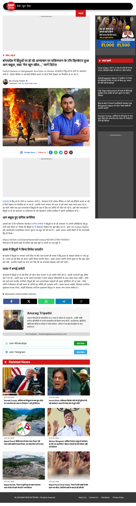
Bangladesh (10, 294)
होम (9, 13)
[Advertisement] (51, 24)
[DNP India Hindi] (19, 6)
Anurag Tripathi (18, 81)
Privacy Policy (118, 497)
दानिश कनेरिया (37, 223)
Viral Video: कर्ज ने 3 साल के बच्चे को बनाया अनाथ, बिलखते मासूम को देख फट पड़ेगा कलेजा (115, 69)
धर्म (89, 13)
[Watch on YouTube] (66, 152)
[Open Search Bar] (126, 13)
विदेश (7, 55)
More (106, 13)
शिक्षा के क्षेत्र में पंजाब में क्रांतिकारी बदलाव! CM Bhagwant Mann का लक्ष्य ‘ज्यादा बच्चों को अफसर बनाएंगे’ (115, 105)
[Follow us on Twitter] (71, 152)
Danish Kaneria (22, 294)
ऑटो (71, 13)
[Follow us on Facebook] (51, 152)
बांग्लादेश (6, 201)
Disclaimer (105, 497)
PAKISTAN (32, 294)
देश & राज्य (20, 13)
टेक (97, 13)
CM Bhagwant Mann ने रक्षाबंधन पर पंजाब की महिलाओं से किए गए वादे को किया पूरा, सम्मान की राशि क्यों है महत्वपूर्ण (115, 80)
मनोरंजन (48, 13)
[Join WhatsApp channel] (56, 152)
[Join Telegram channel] (61, 152)
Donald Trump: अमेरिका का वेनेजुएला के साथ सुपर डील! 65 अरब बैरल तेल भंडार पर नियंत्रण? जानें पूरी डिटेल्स (115, 118)
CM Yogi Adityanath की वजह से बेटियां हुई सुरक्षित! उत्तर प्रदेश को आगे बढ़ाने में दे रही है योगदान (115, 93)
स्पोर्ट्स (80, 13)
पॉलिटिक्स (36, 13)
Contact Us (94, 497)
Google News (29, 152)
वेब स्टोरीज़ (60, 13)
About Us (82, 497)
